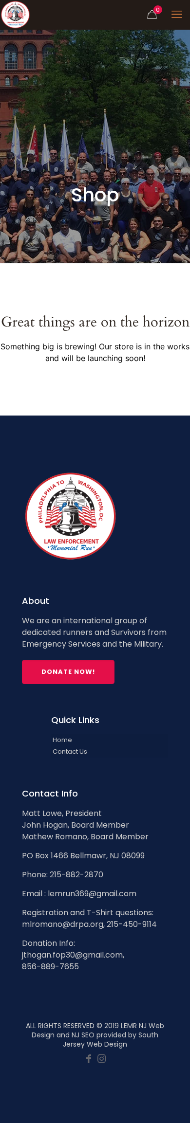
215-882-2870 (76, 874)
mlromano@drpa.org (62, 924)
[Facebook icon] (89, 1059)
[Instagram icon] (101, 1059)
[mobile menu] (177, 14)
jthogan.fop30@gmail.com (72, 954)
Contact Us (70, 751)
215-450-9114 (132, 924)
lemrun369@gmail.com (92, 893)
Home (62, 739)
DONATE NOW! (68, 671)
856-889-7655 (50, 966)
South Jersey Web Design (110, 1039)
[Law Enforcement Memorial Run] (15, 14)
